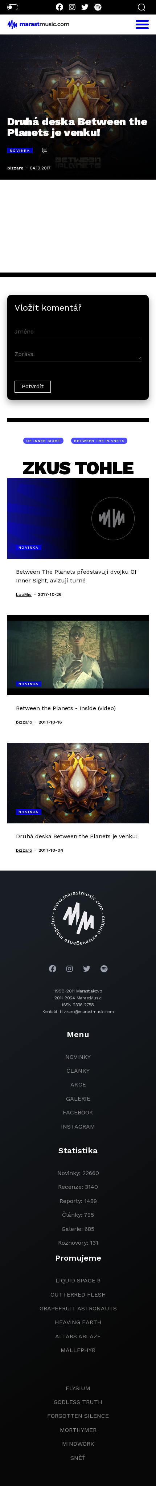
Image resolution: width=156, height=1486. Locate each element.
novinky (78, 1056)
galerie (78, 1098)
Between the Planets (99, 441)
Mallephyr (78, 1350)
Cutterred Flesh (78, 1294)
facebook (78, 1112)
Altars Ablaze (78, 1336)
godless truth (78, 1402)
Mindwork (78, 1443)
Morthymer (78, 1429)
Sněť (78, 1457)
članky (78, 1070)
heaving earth (78, 1322)
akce (78, 1084)
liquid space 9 (78, 1280)
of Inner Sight (43, 441)
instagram (78, 1126)
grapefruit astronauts (78, 1308)
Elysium (78, 1388)
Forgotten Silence (78, 1415)
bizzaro (15, 168)
